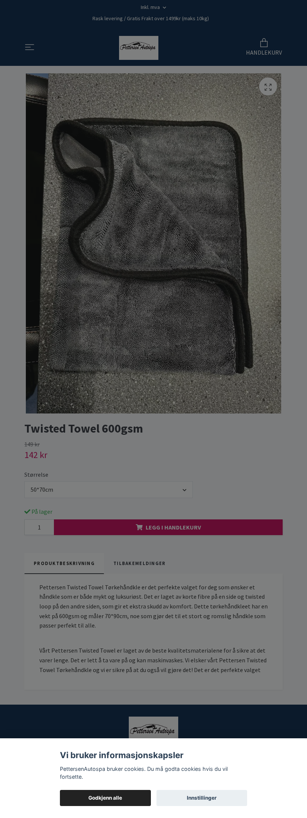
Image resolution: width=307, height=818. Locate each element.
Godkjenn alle (105, 798)
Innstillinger (202, 798)
